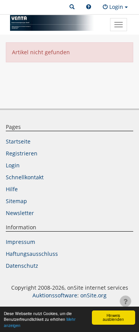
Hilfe (12, 189)
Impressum (20, 241)
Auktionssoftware (54, 295)
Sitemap (16, 201)
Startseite (18, 141)
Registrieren (21, 153)
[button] (72, 6)
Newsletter (20, 213)
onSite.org (93, 295)
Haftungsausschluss (32, 253)
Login (13, 165)
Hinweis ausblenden (113, 317)
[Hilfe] (88, 6)
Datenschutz (22, 265)
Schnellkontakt (25, 177)
